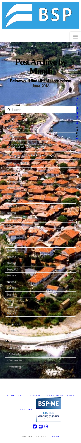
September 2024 (14, 187)
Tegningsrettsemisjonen (22, 128)
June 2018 (11, 275)
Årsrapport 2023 (17, 163)
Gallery (26, 409)
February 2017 (13, 307)
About (22, 395)
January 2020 (12, 250)
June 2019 (11, 256)
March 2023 (12, 206)
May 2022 (11, 219)
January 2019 (12, 269)
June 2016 (11, 313)
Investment (55, 395)
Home (11, 395)
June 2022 (11, 212)
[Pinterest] (41, 426)
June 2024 (11, 194)
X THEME (53, 436)
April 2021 (11, 231)
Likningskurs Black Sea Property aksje (31, 155)
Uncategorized (13, 330)
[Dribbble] (46, 426)
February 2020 (13, 244)
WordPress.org (15, 366)
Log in (11, 347)
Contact (36, 395)
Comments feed (15, 360)
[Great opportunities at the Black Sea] (40, 16)
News (70, 395)
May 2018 (11, 281)
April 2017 (11, 300)
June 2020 (11, 238)
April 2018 (11, 288)
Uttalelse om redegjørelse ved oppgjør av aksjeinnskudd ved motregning (32, 145)
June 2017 (11, 294)
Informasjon (15, 136)
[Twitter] (35, 426)
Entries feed (14, 354)
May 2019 (11, 263)
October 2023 (13, 200)
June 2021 (11, 225)
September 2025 (14, 181)
